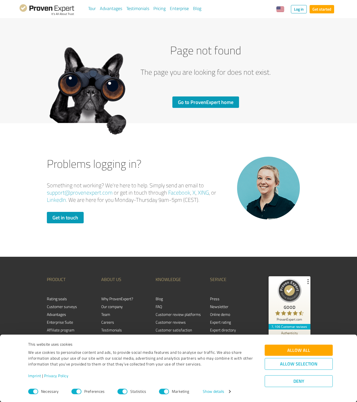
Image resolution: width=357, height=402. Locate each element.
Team (105, 314)
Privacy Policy (56, 376)
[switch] (76, 391)
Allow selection (298, 364)
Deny (298, 381)
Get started (321, 9)
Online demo (220, 314)
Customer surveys (62, 306)
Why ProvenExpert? (117, 298)
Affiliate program (60, 330)
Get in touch (65, 217)
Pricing (159, 8)
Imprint (34, 376)
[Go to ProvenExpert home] (47, 10)
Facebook (179, 192)
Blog (197, 8)
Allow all (298, 350)
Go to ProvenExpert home (205, 102)
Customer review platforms (178, 314)
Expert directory (223, 330)
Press (214, 298)
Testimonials (137, 8)
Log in (299, 9)
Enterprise (179, 8)
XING (203, 192)
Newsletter (219, 306)
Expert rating (220, 322)
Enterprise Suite (60, 322)
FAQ (159, 306)
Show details (213, 391)
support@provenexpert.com (80, 192)
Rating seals (57, 298)
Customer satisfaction (174, 330)
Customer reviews (171, 322)
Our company (112, 306)
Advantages (111, 8)
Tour (92, 8)
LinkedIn (56, 200)
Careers (107, 322)
